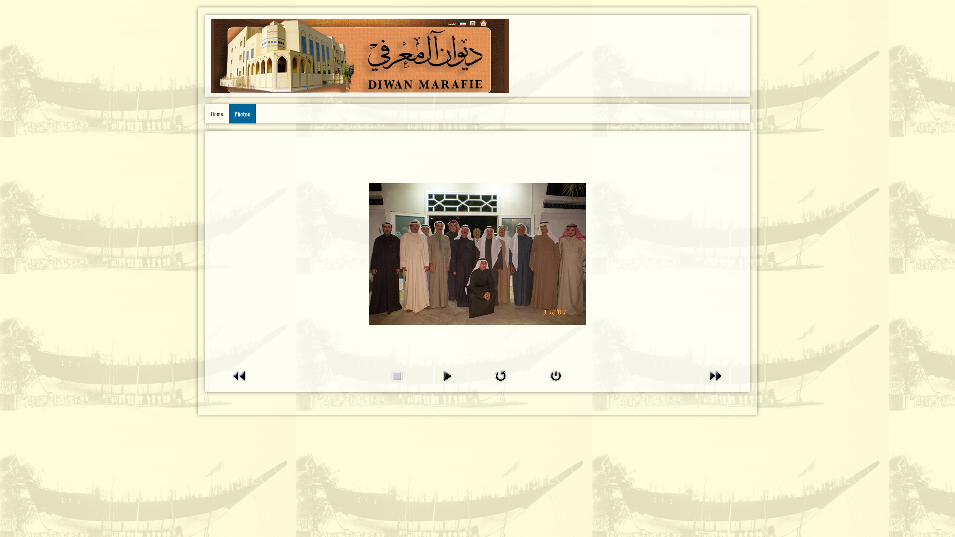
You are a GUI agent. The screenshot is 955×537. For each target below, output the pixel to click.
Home (217, 114)
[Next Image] (715, 375)
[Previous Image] (239, 375)
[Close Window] (556, 375)
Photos (242, 114)
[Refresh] (500, 375)
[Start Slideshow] (448, 375)
